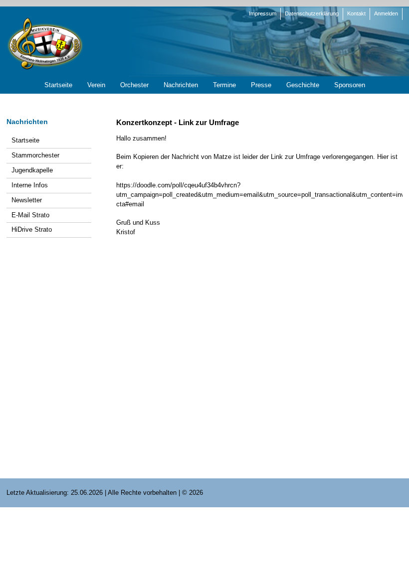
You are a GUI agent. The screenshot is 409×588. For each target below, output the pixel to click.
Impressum (262, 13)
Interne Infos (29, 185)
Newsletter (26, 200)
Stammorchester (35, 155)
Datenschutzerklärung (312, 13)
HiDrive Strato (31, 229)
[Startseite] (45, 43)
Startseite (25, 140)
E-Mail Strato (30, 215)
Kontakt (356, 13)
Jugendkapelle (32, 170)
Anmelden (386, 13)
